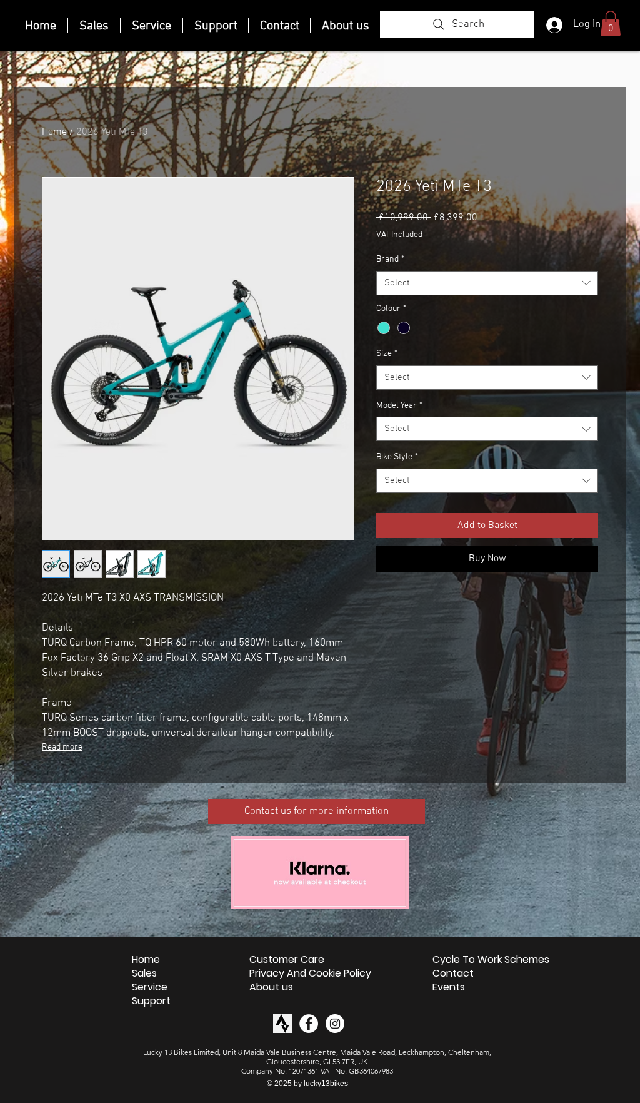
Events (448, 987)
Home (54, 132)
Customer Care (286, 960)
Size (387, 353)
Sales (144, 973)
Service (150, 987)
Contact (453, 973)
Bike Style (397, 457)
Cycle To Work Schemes (490, 960)
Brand (390, 259)
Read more (62, 747)
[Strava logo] (282, 1023)
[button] (610, 23)
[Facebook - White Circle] (308, 1023)
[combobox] (487, 283)
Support (151, 1001)
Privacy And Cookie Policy (310, 973)
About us (271, 987)
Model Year (399, 405)
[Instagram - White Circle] (335, 1023)
